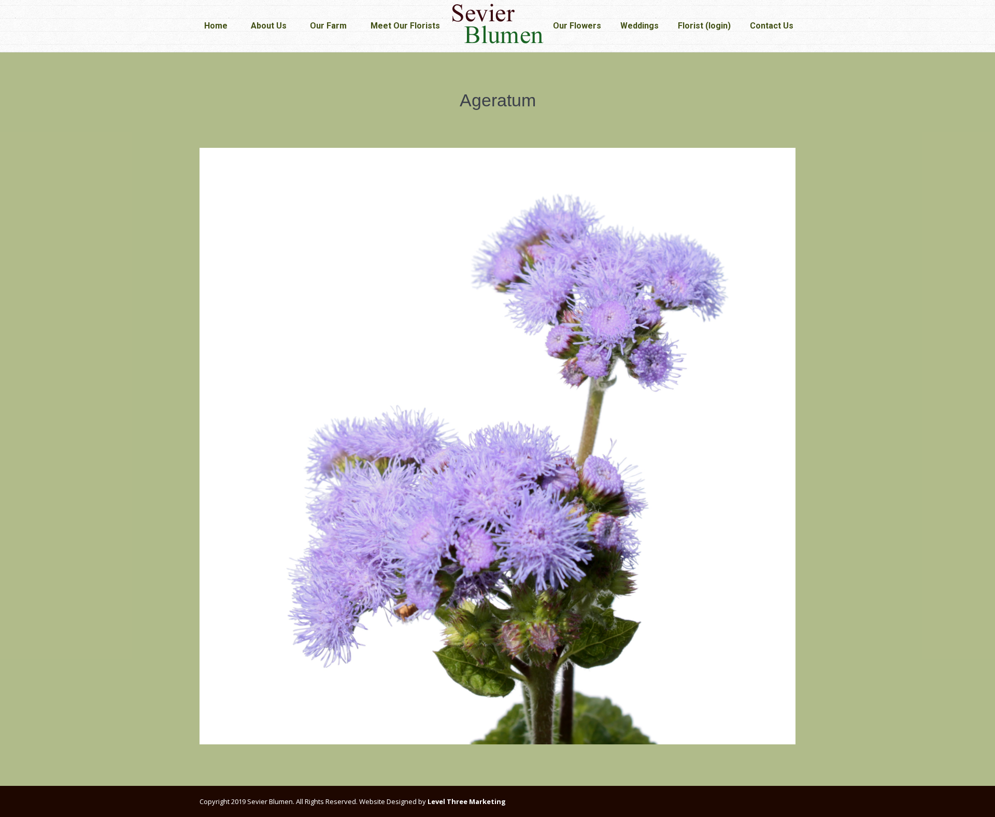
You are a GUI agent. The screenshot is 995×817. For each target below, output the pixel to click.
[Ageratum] (497, 446)
